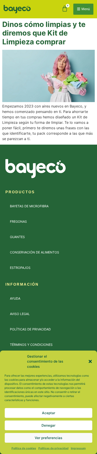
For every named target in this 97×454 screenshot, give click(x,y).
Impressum (78, 448)
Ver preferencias (48, 438)
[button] (90, 361)
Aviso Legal (20, 314)
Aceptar (48, 413)
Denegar (48, 425)
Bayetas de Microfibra (29, 206)
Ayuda (15, 298)
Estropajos (20, 268)
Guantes (17, 237)
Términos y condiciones (31, 344)
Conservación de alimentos (34, 252)
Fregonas (18, 221)
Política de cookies (24, 448)
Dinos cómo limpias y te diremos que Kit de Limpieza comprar (43, 33)
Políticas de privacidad (53, 448)
